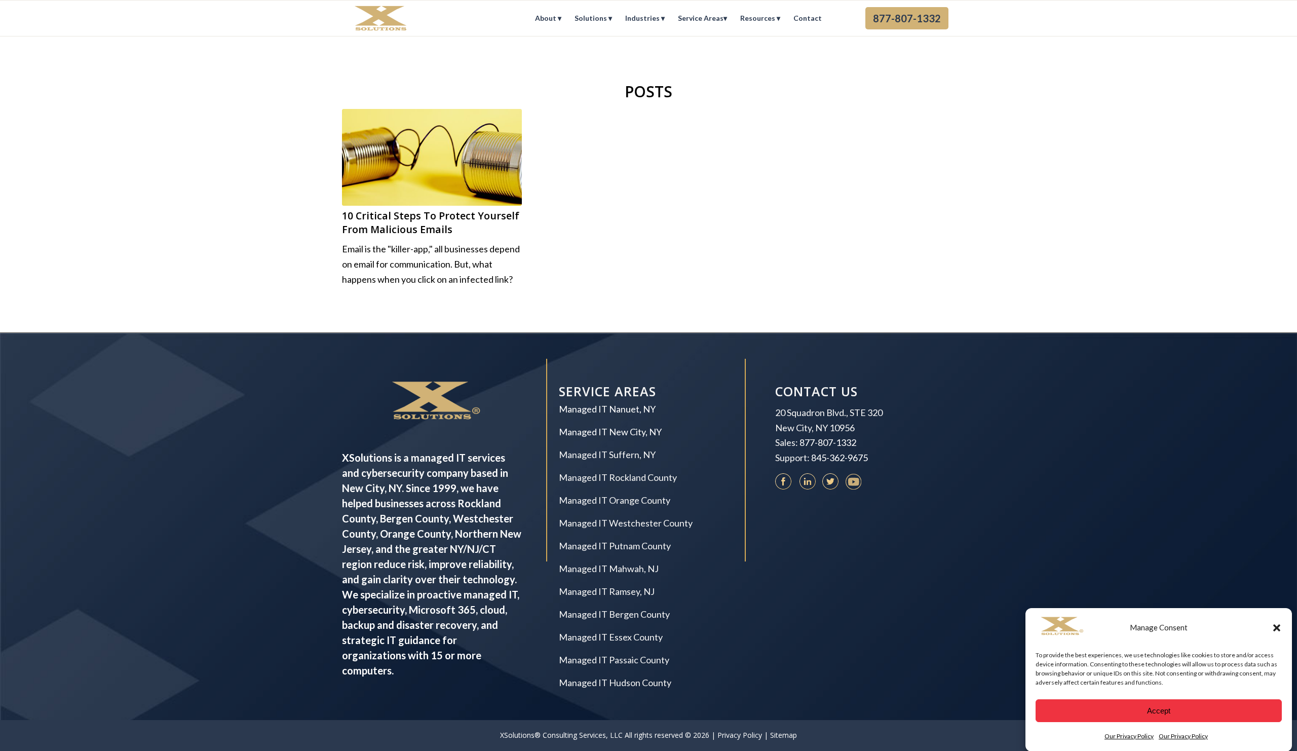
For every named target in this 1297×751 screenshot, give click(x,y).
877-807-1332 (827, 442)
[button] (1277, 628)
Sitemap (783, 735)
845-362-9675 (839, 457)
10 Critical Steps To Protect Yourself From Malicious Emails (430, 223)
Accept (1158, 710)
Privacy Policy (739, 735)
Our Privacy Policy (1129, 735)
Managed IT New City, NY (610, 431)
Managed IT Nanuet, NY (607, 409)
